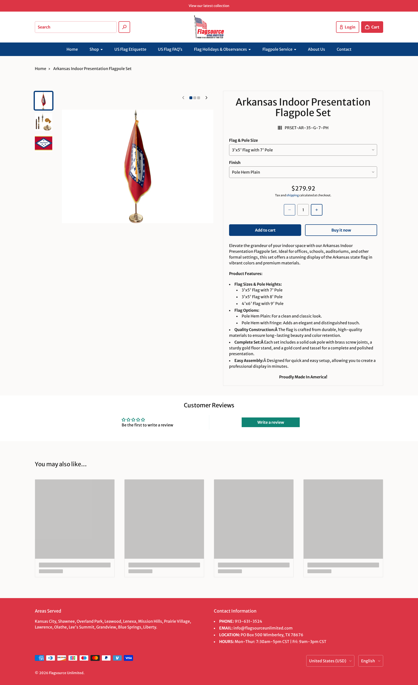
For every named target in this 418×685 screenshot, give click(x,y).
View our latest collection (209, 6)
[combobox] (76, 27)
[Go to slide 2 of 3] (43, 122)
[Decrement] (289, 210)
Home (72, 49)
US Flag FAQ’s (170, 49)
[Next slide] (206, 98)
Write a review (270, 422)
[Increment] (316, 210)
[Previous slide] (183, 98)
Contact (344, 49)
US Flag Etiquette (130, 49)
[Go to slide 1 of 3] (43, 100)
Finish (234, 162)
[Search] (124, 27)
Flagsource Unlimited (66, 673)
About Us (316, 49)
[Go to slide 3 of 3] (43, 143)
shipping (292, 195)
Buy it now (341, 230)
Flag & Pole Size (243, 140)
